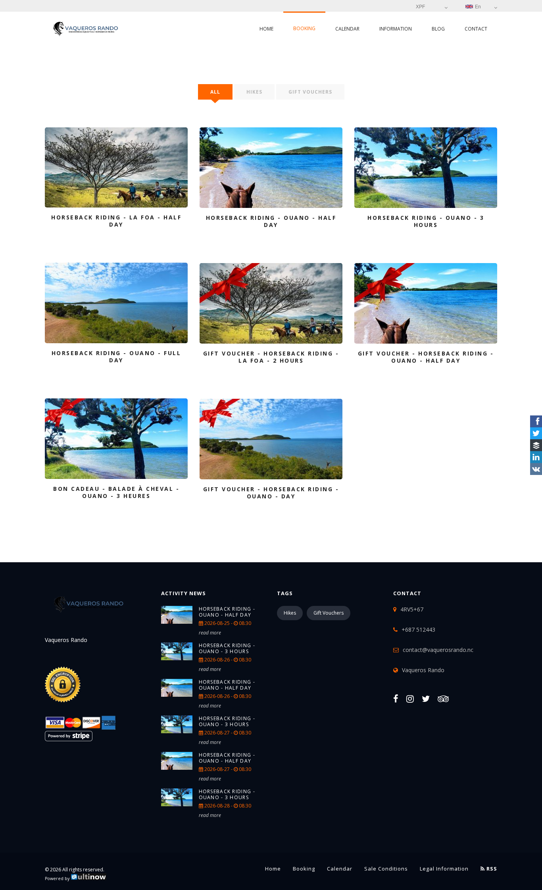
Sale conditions (386, 868)
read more (210, 632)
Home (266, 28)
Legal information (444, 868)
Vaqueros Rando (423, 670)
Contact (476, 28)
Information (395, 28)
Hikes (254, 91)
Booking (304, 28)
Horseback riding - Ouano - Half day (227, 612)
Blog (438, 28)
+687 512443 (418, 629)
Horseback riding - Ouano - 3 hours (227, 648)
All (215, 91)
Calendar (347, 28)
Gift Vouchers (310, 91)
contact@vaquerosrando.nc (438, 650)
